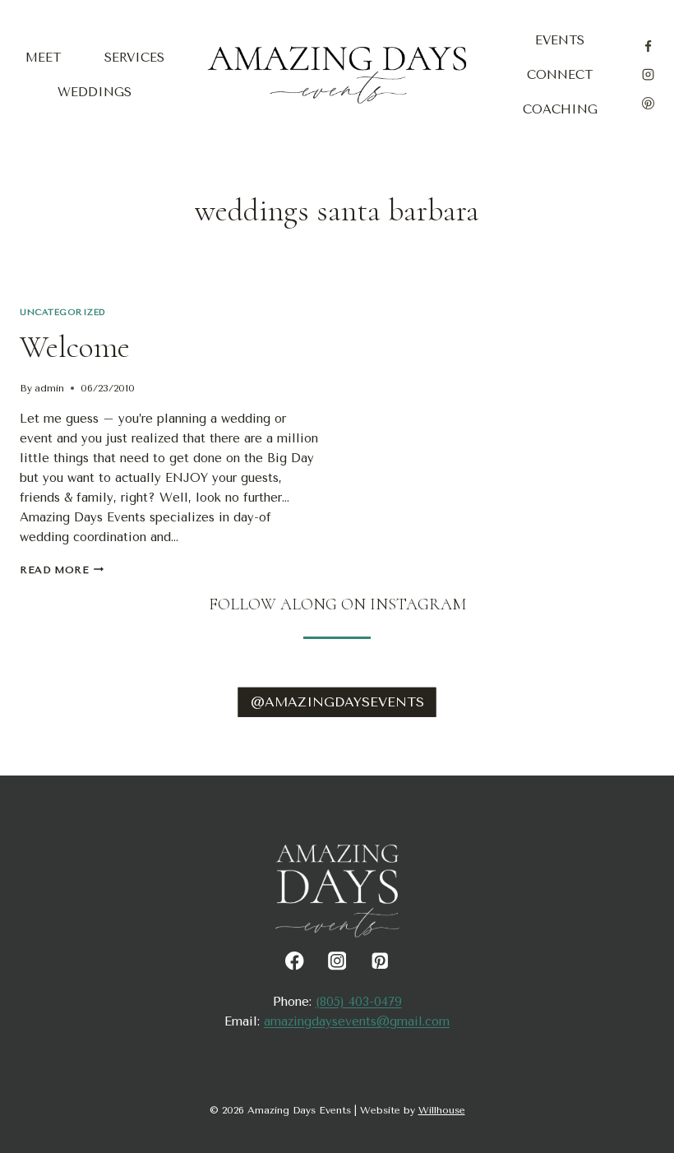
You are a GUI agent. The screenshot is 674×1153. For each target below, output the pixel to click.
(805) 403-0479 (359, 1001)
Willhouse (441, 1110)
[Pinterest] (647, 102)
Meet (43, 57)
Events (559, 40)
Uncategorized (63, 312)
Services (134, 57)
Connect (560, 74)
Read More (62, 570)
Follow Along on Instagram (337, 604)
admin (49, 388)
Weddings (95, 92)
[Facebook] (647, 46)
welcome (75, 347)
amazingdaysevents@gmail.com (357, 1021)
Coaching (560, 109)
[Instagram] (647, 75)
